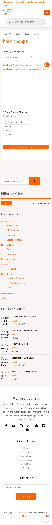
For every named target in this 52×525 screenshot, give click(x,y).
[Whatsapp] (27, 429)
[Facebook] (6, 425)
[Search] (34, 181)
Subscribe (26, 496)
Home (5, 34)
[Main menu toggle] (47, 12)
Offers (4, 264)
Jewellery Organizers (16, 278)
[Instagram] (21, 425)
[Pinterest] (43, 425)
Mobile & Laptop (14, 230)
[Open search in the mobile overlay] (26, 22)
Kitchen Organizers (16, 283)
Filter (7, 203)
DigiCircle (26, 516)
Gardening (11, 254)
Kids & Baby (12, 225)
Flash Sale (11, 269)
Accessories (7, 221)
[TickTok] (28, 425)
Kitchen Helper (8, 259)
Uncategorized (8, 293)
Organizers (6, 274)
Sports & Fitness (14, 240)
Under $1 (5, 298)
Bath (9, 249)
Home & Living (7, 245)
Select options (26, 147)
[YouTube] (13, 425)
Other (9, 287)
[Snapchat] (36, 425)
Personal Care (13, 235)
